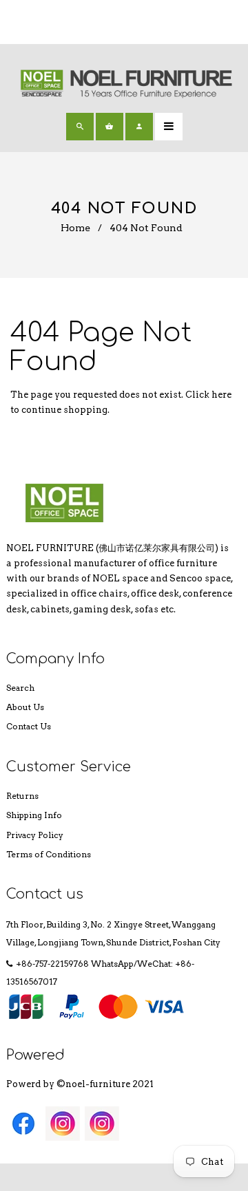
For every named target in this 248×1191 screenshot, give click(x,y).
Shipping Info (34, 815)
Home (75, 227)
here (221, 394)
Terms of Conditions (48, 854)
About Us (25, 707)
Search (20, 688)
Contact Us (28, 726)
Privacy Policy (34, 835)
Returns (22, 796)
